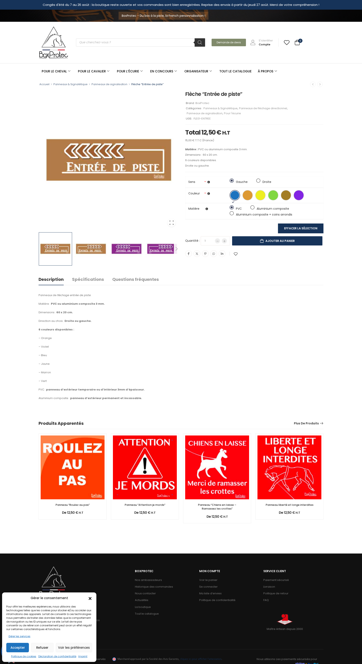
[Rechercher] (200, 42)
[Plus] (224, 240)
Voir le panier (208, 580)
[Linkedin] (222, 253)
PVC (239, 208)
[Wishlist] (287, 42)
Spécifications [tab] (88, 279)
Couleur (194, 193)
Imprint (82, 656)
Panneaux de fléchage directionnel (263, 108)
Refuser (42, 647)
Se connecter (208, 587)
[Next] (176, 249)
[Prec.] (312, 84)
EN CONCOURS (161, 71)
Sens (191, 182)
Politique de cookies (23, 656)
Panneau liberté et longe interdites (289, 505)
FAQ (266, 600)
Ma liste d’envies (210, 593)
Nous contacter (145, 593)
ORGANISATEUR (196, 71)
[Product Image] (109, 160)
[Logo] (54, 42)
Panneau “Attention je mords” (145, 505)
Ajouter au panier (280, 241)
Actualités (141, 600)
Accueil (44, 84)
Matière (193, 209)
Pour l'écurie (232, 113)
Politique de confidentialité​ (217, 600)
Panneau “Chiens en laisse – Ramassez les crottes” (217, 507)
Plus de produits (306, 423)
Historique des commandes (154, 587)
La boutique (143, 607)
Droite (266, 181)
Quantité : (192, 241)
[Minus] (217, 240)
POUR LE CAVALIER (92, 71)
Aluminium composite (273, 208)
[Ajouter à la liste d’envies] (235, 253)
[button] (90, 598)
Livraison (269, 587)
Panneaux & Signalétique (70, 84)
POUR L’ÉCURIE (128, 71)
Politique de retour (275, 593)
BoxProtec (202, 103)
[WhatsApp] (213, 253)
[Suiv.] (319, 84)
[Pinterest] (205, 253)
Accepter (17, 647)
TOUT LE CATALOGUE (235, 71)
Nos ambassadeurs (148, 580)
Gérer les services (19, 636)
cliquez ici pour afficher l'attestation (200, 659)
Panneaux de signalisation (109, 84)
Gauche (242, 181)
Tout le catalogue (147, 614)
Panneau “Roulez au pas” (73, 505)
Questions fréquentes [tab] (135, 279)
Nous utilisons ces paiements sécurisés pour (287, 659)
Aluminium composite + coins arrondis (264, 213)
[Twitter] (197, 253)
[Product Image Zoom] (171, 222)
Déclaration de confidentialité (57, 656)
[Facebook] (188, 253)
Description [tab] (51, 279)
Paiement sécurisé (276, 580)
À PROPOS (265, 71)
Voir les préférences (74, 647)
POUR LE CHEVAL (54, 71)
